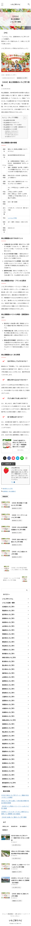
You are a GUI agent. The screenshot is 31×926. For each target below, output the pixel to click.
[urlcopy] (26, 458)
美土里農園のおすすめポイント (11, 122)
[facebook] (9, 458)
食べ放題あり (12, 491)
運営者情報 (10, 914)
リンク (24, 914)
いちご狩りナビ (15, 4)
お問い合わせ (18, 914)
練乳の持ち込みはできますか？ (12, 133)
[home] (14, 482)
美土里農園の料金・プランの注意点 (13, 124)
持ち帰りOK (14, 826)
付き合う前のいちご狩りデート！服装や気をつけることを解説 (15, 796)
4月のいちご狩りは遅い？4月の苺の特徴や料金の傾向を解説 (15, 802)
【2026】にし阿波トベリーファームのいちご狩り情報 (15, 807)
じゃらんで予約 (12, 218)
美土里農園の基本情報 (9, 120)
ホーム (3, 914)
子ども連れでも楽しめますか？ (12, 134)
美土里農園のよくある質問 (10, 129)
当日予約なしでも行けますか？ (12, 131)
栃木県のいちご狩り (8, 488)
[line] (22, 458)
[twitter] (4, 458)
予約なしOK (5, 826)
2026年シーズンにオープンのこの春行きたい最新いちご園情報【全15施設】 (15, 813)
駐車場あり (6, 491)
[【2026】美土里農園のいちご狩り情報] (17, 458)
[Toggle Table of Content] (24, 117)
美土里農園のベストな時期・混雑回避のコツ (15, 127)
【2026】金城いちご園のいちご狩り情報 (13, 817)
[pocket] (13, 458)
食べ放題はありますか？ (10, 136)
